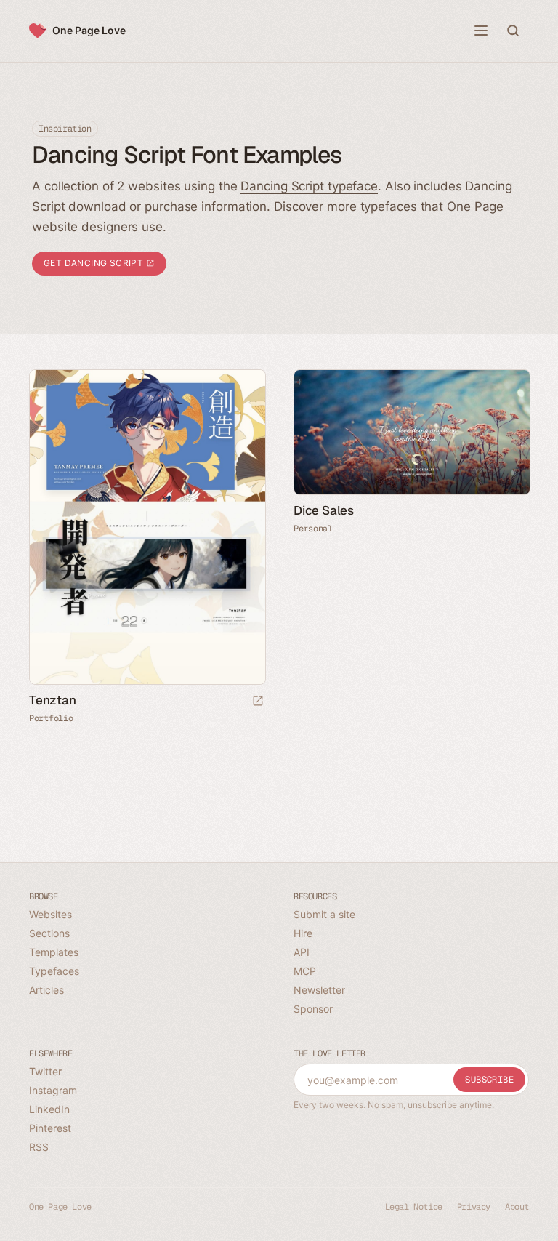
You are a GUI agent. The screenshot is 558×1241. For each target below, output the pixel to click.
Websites (50, 914)
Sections (49, 933)
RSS (39, 1147)
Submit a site (324, 914)
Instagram (53, 1090)
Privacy (473, 1207)
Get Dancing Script (95, 262)
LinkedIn (49, 1109)
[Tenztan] (146, 527)
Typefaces (54, 971)
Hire (303, 933)
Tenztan (52, 700)
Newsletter (319, 990)
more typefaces (372, 206)
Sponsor (313, 1009)
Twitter (45, 1071)
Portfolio (51, 718)
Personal (313, 528)
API (302, 952)
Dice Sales (324, 510)
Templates (53, 952)
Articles (46, 990)
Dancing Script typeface (309, 186)
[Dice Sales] (411, 432)
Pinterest (50, 1128)
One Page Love (89, 30)
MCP (305, 971)
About (517, 1207)
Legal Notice (413, 1207)
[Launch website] (257, 702)
